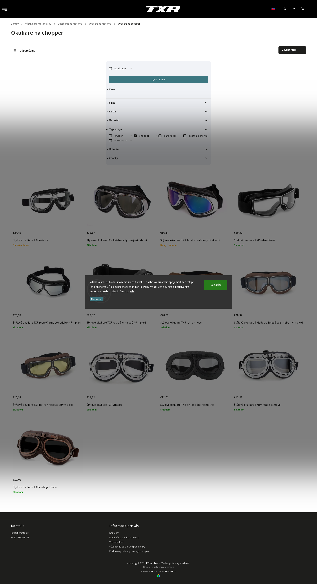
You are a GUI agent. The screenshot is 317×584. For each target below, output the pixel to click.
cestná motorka (198, 136)
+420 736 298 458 (20, 537)
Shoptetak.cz (170, 571)
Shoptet (154, 571)
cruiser (123, 136)
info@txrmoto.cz (20, 533)
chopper (148, 136)
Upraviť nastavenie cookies (158, 567)
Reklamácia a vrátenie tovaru (124, 537)
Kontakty (114, 533)
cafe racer (172, 136)
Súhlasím (216, 285)
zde (132, 291)
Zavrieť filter (289, 50)
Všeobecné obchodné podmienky (127, 547)
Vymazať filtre (158, 79)
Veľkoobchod (116, 542)
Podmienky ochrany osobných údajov (129, 551)
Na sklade (123, 68)
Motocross (123, 141)
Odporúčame (27, 51)
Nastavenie (96, 299)
